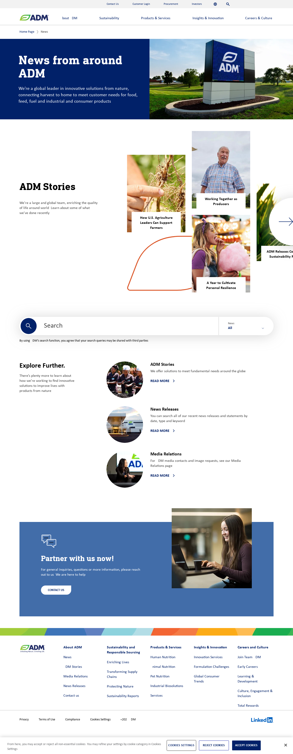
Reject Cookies (214, 745)
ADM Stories (72, 667)
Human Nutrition (162, 657)
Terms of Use (47, 719)
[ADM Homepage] (34, 18)
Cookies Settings (100, 719)
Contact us (71, 696)
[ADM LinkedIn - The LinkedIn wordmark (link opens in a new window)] (262, 720)
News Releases (74, 686)
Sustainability (109, 18)
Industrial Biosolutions (166, 686)
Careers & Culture (258, 18)
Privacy (24, 719)
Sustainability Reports (123, 696)
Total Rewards (248, 706)
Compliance (72, 719)
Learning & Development (248, 679)
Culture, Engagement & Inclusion (255, 693)
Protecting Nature (120, 686)
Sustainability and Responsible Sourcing (123, 649)
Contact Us (56, 590)
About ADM (68, 18)
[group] (156, 193)
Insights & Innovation (208, 18)
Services (156, 696)
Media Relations (75, 676)
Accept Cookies (246, 745)
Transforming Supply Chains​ (122, 674)
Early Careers (248, 667)
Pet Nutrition (159, 676)
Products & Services (155, 18)
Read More (159, 381)
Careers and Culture (253, 647)
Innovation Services (208, 657)
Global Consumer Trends (207, 679)
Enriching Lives (118, 662)
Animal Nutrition (162, 667)
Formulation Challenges (211, 667)
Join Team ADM (249, 657)
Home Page (26, 32)
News (67, 657)
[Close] (286, 745)
